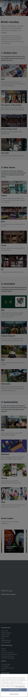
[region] (14, 685)
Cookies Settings (13, 694)
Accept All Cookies (14, 689)
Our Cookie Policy (20, 686)
